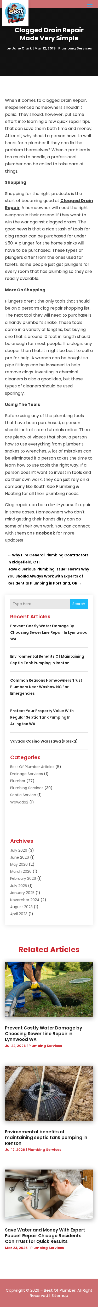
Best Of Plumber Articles (32, 766)
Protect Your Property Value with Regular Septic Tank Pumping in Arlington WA (42, 717)
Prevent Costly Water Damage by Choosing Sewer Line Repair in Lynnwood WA (49, 632)
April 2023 (18, 913)
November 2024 (24, 899)
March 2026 (21, 871)
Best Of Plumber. (60, 1290)
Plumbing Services (75, 48)
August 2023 (21, 906)
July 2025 (18, 885)
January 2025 (22, 892)
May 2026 (19, 864)
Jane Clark (22, 48)
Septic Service (23, 794)
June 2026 (19, 857)
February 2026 (23, 878)
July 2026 (18, 850)
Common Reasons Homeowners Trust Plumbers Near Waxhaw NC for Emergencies (46, 687)
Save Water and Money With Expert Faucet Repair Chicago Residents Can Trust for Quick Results (45, 1236)
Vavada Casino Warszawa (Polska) (44, 741)
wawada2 (19, 802)
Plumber (17, 780)
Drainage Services (26, 773)
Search (78, 603)
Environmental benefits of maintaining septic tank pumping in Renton (46, 1137)
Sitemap (59, 1295)
